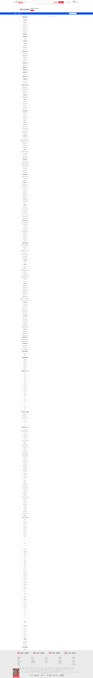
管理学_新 (25, 182)
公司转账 (46, 662)
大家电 (18, 663)
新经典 (25, 480)
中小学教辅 (25, 551)
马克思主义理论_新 (25, 128)
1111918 (25, 631)
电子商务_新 (25, 190)
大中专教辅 (25, 553)
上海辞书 (24, 509)
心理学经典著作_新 (25, 97)
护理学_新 (25, 272)
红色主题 (24, 359)
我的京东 (69, 2)
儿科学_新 (25, 268)
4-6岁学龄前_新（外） (25, 427)
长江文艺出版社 (25, 484)
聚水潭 (25, 639)
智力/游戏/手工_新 (25, 26)
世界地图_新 (25, 60)
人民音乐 (24, 506)
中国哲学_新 (25, 118)
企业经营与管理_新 (25, 163)
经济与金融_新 (24, 174)
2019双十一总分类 (25, 417)
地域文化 (24, 363)
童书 (25, 555)
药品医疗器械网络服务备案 (43, 669)
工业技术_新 (25, 302)
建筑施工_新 (25, 287)
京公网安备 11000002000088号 (23, 669)
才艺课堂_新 (25, 24)
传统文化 (24, 361)
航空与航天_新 (24, 233)
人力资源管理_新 (25, 199)
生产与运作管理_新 (25, 201)
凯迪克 (25, 262)
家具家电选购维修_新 (25, 89)
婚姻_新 (25, 74)
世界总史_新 (25, 103)
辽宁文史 (24, 475)
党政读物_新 (25, 133)
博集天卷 (24, 515)
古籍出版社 (25, 436)
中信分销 (24, 500)
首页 (15, 13)
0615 (25, 407)
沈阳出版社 (25, 504)
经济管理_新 (25, 159)
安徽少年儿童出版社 (25, 431)
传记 (25, 595)
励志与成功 (25, 573)
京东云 (51, 673)
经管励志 (24, 528)
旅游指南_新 (25, 57)
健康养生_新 (25, 67)
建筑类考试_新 (24, 337)
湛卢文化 (24, 482)
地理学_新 (25, 237)
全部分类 (19, 13)
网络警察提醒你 (37, 675)
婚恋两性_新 (25, 72)
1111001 (25, 635)
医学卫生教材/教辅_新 (25, 349)
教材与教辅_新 (24, 325)
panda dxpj (25, 601)
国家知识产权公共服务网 (61, 675)
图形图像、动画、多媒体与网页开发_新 (25, 250)
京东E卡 (73, 662)
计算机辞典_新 (24, 333)
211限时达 (32, 660)
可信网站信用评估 (31, 675)
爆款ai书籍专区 (25, 351)
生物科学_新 (25, 235)
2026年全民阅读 (25, 647)
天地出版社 (25, 471)
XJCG (25, 478)
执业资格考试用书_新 (25, 341)
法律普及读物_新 (25, 157)
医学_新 (25, 264)
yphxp (25, 419)
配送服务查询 (33, 661)
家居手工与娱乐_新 (25, 85)
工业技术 (24, 560)
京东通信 (73, 663)
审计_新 (25, 178)
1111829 (25, 627)
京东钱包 (47, 673)
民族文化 (24, 368)
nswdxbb (24, 387)
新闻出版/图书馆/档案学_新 (25, 140)
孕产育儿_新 (25, 49)
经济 (25, 577)
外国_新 (25, 38)
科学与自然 (25, 584)
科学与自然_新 (24, 220)
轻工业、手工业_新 (25, 214)
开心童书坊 (25, 456)
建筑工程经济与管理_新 (25, 300)
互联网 (25, 562)
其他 (25, 355)
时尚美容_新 (25, 69)
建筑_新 (25, 283)
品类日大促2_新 (25, 76)
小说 (25, 558)
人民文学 (24, 464)
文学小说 (24, 525)
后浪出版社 (25, 447)
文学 (25, 593)
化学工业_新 (25, 207)
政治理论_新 (25, 130)
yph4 (25, 378)
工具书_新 (25, 226)
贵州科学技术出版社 (25, 440)
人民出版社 (25, 641)
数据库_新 (25, 252)
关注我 (32, 10)
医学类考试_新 (24, 343)
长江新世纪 (25, 486)
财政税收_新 (25, 172)
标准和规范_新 (24, 285)
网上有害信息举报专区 (49, 675)
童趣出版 (24, 473)
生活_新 (25, 43)
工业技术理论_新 (25, 216)
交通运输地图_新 (25, 55)
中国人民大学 (25, 511)
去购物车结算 (76, 2)
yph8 (25, 393)
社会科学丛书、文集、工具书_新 (25, 141)
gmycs (25, 391)
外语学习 (24, 569)
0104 (25, 398)
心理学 (25, 571)
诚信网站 (43, 675)
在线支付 (46, 660)
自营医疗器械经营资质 (51, 669)
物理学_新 (25, 240)
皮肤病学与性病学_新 (25, 277)
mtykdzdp (25, 521)
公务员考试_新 (24, 321)
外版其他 (24, 495)
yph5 (25, 380)
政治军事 (24, 588)
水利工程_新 (25, 313)
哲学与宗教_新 (24, 110)
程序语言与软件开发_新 (25, 245)
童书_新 (25, 22)
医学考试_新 (25, 345)
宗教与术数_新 (24, 116)
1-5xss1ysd (25, 389)
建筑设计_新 (25, 294)
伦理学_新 (25, 120)
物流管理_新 (25, 184)
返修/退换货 (60, 662)
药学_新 (25, 279)
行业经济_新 (25, 168)
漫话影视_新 (25, 92)
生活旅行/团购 (19, 661)
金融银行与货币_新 (25, 176)
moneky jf (25, 603)
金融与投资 (25, 578)
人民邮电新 (25, 502)
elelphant (25, 605)
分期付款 (46, 661)
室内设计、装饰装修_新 (25, 298)
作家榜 (25, 489)
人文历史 (24, 530)
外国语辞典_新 (24, 331)
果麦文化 (24, 442)
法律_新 (25, 149)
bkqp (25, 519)
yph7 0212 (25, 384)
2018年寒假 (25, 493)
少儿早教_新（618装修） (25, 411)
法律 (25, 564)
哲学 (25, 589)
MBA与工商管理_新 (25, 186)
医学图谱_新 (25, 347)
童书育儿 (24, 523)
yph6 (25, 382)
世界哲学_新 (25, 113)
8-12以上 (25, 400)
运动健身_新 (25, 45)
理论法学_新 (25, 155)
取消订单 (60, 663)
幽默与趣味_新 (24, 87)
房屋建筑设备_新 (25, 296)
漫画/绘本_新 (25, 28)
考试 (25, 580)
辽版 (25, 621)
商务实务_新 (25, 197)
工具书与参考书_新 (25, 161)
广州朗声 (24, 438)
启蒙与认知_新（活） (25, 370)
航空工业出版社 (25, 445)
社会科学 (24, 566)
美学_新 (25, 114)
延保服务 (73, 661)
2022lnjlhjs (25, 421)
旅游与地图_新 (24, 51)
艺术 (25, 586)
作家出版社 (25, 491)
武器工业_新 (25, 308)
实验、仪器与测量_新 (25, 222)
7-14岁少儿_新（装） (25, 517)
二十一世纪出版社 (25, 434)
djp (25, 608)
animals (25, 599)
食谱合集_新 (25, 65)
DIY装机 (73, 660)
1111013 (25, 637)
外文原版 (24, 260)
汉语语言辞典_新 (25, 335)
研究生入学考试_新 (25, 327)
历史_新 (25, 99)
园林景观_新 (25, 289)
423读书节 (25, 649)
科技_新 (25, 205)
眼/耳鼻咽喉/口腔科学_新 (25, 270)
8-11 (25, 402)
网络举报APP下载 (55, 675)
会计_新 (25, 188)
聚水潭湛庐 (25, 643)
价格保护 (60, 660)
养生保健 (24, 597)
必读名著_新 (25, 36)
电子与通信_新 (24, 311)
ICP (36, 669)
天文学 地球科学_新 (25, 231)
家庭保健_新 (25, 47)
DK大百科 (25, 429)
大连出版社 (25, 498)
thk (25, 543)
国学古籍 (24, 575)
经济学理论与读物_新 (25, 165)
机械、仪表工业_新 (25, 209)
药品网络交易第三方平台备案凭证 (60, 669)
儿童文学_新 (25, 30)
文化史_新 (25, 105)
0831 (25, 409)
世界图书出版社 (25, 469)
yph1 (25, 373)
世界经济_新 (25, 170)
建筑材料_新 (25, 292)
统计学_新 (25, 138)
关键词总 (24, 395)
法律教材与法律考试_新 (25, 151)
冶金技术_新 (25, 304)
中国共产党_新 (24, 126)
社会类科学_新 (24, 147)
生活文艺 (24, 536)
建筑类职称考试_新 (25, 339)
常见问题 (18, 662)
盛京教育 (24, 467)
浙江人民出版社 (25, 513)
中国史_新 (25, 101)
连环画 (25, 458)
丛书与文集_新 (24, 224)
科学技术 (24, 534)
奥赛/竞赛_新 (25, 319)
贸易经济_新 (25, 166)
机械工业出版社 (25, 453)
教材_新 (25, 248)
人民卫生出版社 (25, 462)
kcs (25, 404)
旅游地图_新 (25, 53)
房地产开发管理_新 (25, 291)
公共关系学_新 (24, 145)
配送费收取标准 (33, 662)
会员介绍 (18, 660)
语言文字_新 (25, 143)
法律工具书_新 (24, 153)
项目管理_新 (25, 193)
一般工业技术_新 (25, 212)
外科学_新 (25, 266)
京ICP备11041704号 (32, 669)
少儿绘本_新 (25, 40)
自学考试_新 (25, 323)
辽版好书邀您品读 (25, 357)
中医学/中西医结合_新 (25, 275)
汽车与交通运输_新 (25, 218)
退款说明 (60, 661)
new (25, 610)
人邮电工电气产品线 (25, 497)
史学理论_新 (25, 108)
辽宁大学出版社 (25, 460)
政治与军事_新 (24, 124)
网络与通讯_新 (24, 256)
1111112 (25, 625)
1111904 (25, 629)
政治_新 (25, 122)
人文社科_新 (25, 94)
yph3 (25, 376)
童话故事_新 (25, 34)
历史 (25, 591)
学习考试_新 (25, 315)
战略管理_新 (25, 195)
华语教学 (24, 449)
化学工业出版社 (25, 451)
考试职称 (24, 532)
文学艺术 (24, 365)
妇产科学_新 (25, 281)
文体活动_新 (25, 81)
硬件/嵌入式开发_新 (25, 254)
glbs (25, 549)
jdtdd (25, 633)
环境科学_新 (25, 228)
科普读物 (24, 582)
